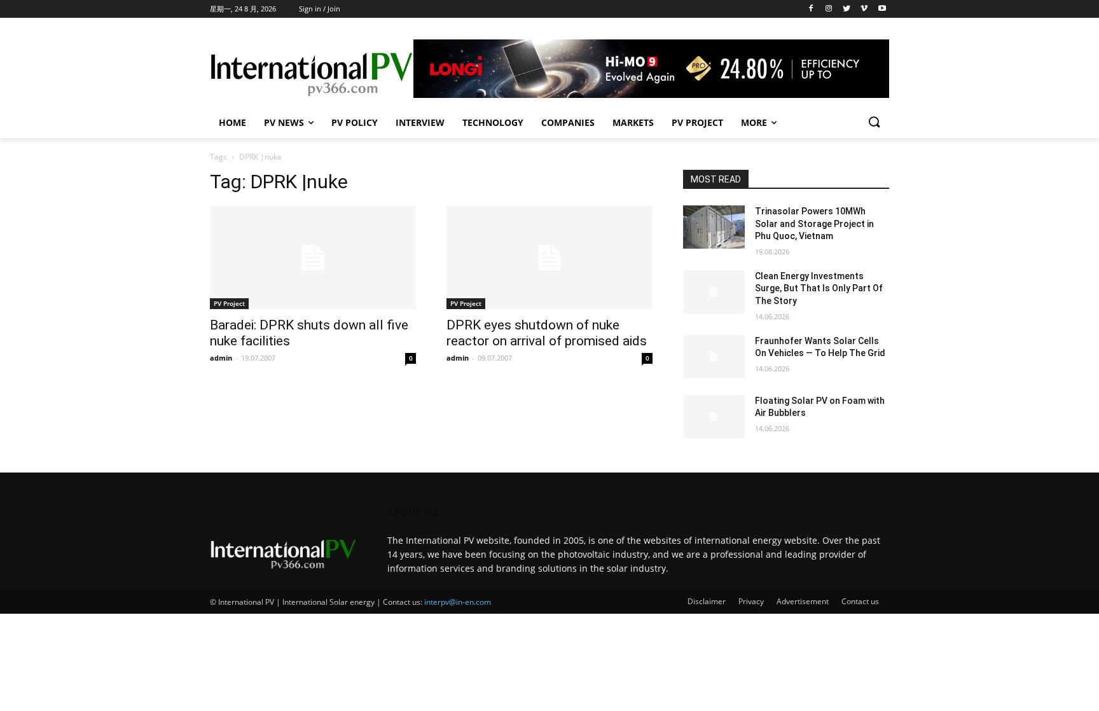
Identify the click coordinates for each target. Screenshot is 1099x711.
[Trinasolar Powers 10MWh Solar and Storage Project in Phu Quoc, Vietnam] (714, 227)
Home (232, 122)
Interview (420, 122)
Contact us (860, 601)
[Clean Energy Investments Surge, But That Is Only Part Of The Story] (714, 292)
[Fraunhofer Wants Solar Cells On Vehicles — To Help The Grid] (714, 356)
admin (221, 357)
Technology (492, 122)
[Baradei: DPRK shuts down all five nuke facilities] (313, 257)
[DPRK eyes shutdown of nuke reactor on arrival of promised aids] (549, 257)
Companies (568, 122)
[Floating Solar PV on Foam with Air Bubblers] (714, 416)
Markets (633, 122)
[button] (874, 122)
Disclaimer (707, 601)
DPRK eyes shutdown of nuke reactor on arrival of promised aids (546, 333)
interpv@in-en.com (457, 602)
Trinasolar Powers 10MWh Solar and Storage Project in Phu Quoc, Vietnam (814, 223)
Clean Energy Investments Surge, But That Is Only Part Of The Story (819, 288)
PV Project (697, 122)
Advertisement (803, 601)
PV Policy (354, 122)
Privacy (751, 601)
